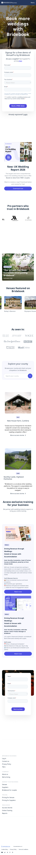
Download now (18, 188)
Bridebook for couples (9, 790)
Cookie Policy (4, 849)
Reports (4, 813)
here (20, 61)
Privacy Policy (6, 764)
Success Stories (7, 808)
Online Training (7, 810)
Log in (4, 758)
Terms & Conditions (23, 849)
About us (5, 774)
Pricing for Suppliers (9, 800)
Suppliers (5, 787)
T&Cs (4, 767)
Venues (4, 784)
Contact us (5, 761)
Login (25, 114)
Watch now (18, 592)
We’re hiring (6, 777)
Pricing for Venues (8, 797)
